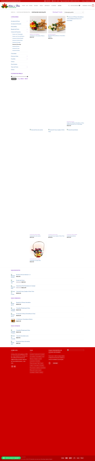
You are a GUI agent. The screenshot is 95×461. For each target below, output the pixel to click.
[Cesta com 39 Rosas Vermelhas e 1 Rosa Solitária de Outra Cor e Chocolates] (75, 68)
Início (13, 12)
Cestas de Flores (15, 46)
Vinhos (12, 69)
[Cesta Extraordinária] (75, 181)
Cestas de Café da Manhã (17, 38)
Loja (27, 5)
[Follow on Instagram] (12, 366)
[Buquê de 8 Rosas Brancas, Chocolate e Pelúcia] (56, 24)
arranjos (42, 354)
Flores (30, 5)
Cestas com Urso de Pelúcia (18, 36)
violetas (41, 372)
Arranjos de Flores (15, 21)
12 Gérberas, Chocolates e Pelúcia (37, 35)
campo (40, 358)
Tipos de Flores (14, 67)
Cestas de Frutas (15, 48)
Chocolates (13, 53)
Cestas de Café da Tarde (17, 40)
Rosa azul (32, 370)
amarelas (32, 354)
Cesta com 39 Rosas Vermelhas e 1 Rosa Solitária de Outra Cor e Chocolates (75, 123)
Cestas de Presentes (23, 12)
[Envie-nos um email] (93, 1)
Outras (12, 61)
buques (36, 358)
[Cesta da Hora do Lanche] (38, 181)
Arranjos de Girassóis (16, 23)
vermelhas (32, 372)
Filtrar (14, 78)
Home (23, 5)
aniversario (37, 354)
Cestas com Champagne (17, 34)
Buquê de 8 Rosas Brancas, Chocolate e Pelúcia (56, 36)
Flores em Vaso (14, 56)
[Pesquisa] (68, 5)
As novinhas (32, 356)
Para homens (14, 64)
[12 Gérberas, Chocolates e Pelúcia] (38, 24)
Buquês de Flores (15, 29)
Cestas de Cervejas (16, 42)
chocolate (38, 360)
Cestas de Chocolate (16, 44)
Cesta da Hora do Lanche (35, 236)
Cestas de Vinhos (16, 50)
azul (43, 356)
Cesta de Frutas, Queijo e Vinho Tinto (56, 236)
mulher (31, 365)
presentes (43, 367)
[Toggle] (27, 21)
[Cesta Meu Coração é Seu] (38, 249)
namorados (36, 365)
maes (42, 363)
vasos (40, 370)
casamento (32, 360)
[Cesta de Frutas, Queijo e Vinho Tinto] (56, 181)
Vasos (41, 5)
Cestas (59, 5)
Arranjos (47, 5)
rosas (36, 370)
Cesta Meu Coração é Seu (35, 260)
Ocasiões (53, 5)
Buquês (36, 5)
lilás (38, 363)
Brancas (31, 358)
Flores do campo (33, 363)
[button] (11, 458)
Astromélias (14, 26)
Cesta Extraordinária (71, 236)
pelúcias (38, 367)
